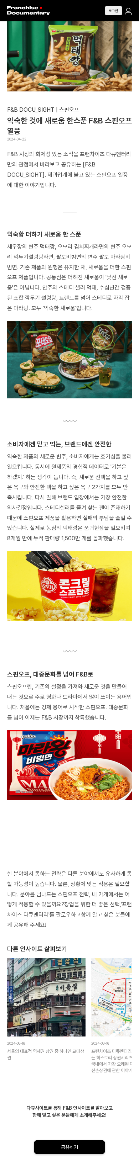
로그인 (70, 597)
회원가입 (69, 618)
